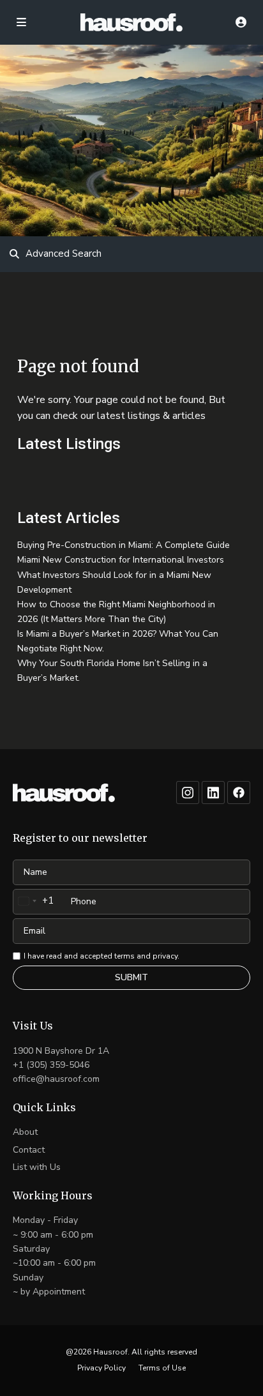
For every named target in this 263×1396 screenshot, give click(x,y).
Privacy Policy (101, 1368)
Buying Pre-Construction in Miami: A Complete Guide (123, 545)
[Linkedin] (213, 792)
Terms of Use (162, 1368)
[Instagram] (187, 792)
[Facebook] (238, 792)
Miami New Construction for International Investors (120, 560)
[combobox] (33, 901)
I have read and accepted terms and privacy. (101, 956)
